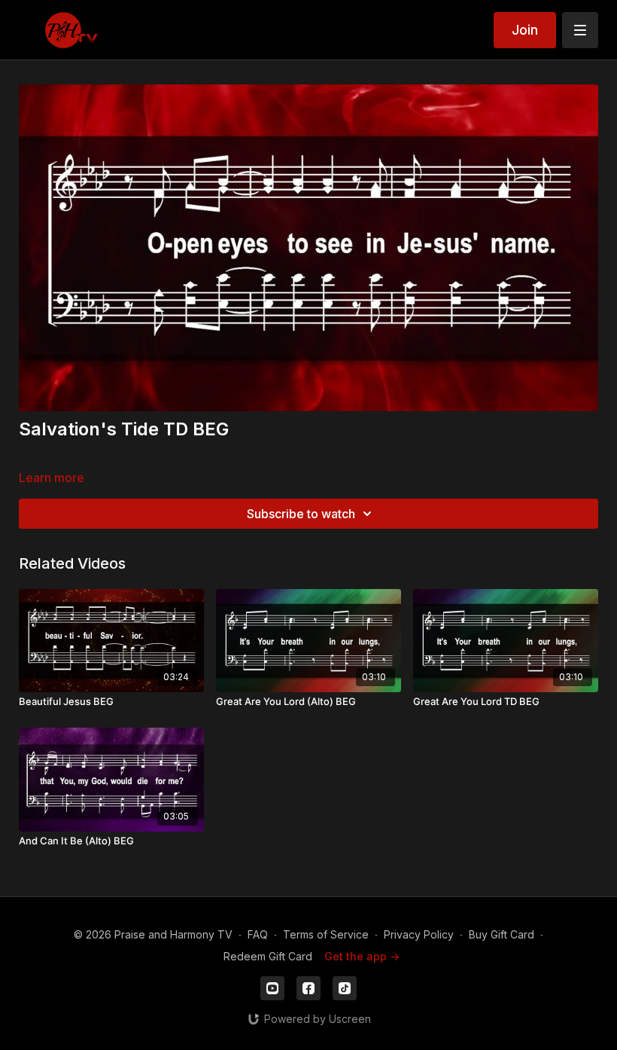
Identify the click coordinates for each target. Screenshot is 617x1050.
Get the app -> (362, 956)
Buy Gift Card (501, 934)
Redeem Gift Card (267, 956)
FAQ (258, 934)
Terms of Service (326, 934)
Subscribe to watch (301, 513)
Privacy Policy (419, 934)
